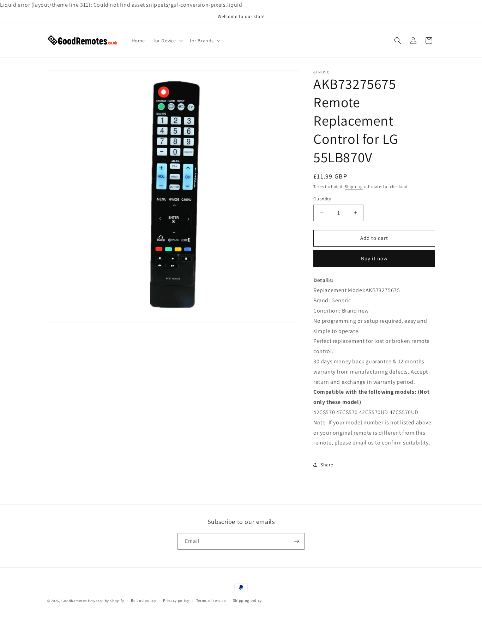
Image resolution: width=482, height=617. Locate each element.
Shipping (354, 186)
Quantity (322, 199)
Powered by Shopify (106, 600)
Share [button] (326, 464)
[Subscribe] (296, 541)
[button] (167, 40)
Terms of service (211, 600)
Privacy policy (176, 600)
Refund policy (143, 600)
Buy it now (374, 258)
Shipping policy (247, 600)
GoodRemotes (74, 600)
